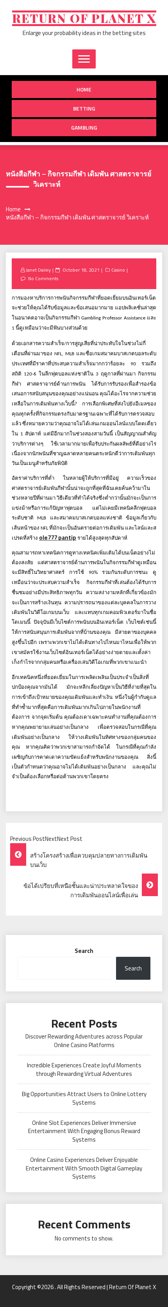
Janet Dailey (38, 270)
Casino (118, 270)
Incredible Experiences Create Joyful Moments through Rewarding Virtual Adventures (84, 1069)
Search (84, 951)
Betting (84, 108)
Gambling (84, 127)
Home (84, 89)
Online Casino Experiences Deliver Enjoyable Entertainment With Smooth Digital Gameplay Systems (84, 1168)
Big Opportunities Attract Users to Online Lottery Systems (84, 1098)
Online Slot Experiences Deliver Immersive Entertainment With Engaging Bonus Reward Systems (84, 1131)
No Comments (43, 278)
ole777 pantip (57, 537)
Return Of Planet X (84, 18)
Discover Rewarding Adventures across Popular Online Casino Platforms (84, 1040)
